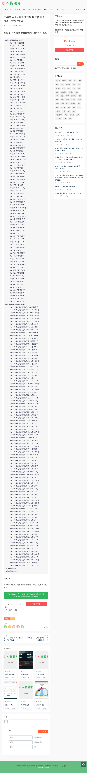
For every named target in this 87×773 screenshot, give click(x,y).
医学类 (79, 99)
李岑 (12, 619)
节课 (63, 111)
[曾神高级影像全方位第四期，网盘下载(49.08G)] (26, 660)
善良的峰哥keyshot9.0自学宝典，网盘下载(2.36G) (10, 675)
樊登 (74, 84)
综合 (62, 9)
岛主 (66, 115)
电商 (76, 92)
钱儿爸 (58, 88)
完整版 (68, 84)
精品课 (58, 80)
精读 (79, 88)
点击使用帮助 (33, 597)
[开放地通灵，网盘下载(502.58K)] (26, 690)
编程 (34, 9)
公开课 (63, 107)
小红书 (73, 99)
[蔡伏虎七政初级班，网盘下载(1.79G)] (41, 690)
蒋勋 (62, 96)
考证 (23, 9)
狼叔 (74, 111)
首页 (6, 9)
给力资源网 (11, 3)
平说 (79, 107)
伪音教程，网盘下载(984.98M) (65, 186)
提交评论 (43, 731)
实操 (57, 99)
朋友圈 (73, 103)
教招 (57, 107)
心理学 (51, 9)
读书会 (64, 80)
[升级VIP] (83, 764)
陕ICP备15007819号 (43, 767)
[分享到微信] (5, 626)
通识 (68, 107)
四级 (67, 99)
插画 (57, 92)
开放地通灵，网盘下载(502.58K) (25, 705)
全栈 (77, 115)
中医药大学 (59, 115)
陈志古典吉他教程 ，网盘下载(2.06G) (68, 193)
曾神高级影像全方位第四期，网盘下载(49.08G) (25, 675)
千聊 (74, 88)
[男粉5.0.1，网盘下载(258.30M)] (10, 690)
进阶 (79, 84)
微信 (63, 88)
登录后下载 (36, 604)
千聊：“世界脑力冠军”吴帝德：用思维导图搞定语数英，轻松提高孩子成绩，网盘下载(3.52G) (69, 178)
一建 (65, 118)
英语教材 (58, 118)
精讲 (68, 88)
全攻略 (72, 115)
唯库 (80, 80)
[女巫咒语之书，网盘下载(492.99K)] (41, 660)
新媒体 (17, 9)
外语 (29, 9)
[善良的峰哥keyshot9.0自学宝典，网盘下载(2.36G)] (10, 660)
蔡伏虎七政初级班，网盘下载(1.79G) (41, 705)
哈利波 (7, 619)
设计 (11, 9)
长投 (67, 96)
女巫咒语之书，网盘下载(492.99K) (41, 675)
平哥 (57, 103)
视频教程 (63, 92)
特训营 (58, 111)
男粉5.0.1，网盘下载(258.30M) (10, 705)
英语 (62, 84)
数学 (67, 103)
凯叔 (57, 84)
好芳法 (71, 92)
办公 (57, 9)
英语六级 (73, 96)
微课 (75, 80)
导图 (74, 107)
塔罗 (80, 96)
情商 (62, 103)
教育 (39, 9)
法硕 (57, 96)
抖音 (70, 80)
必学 (70, 118)
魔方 (68, 111)
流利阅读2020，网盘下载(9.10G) (66, 132)
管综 (62, 99)
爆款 (79, 103)
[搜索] (72, 9)
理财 (45, 9)
